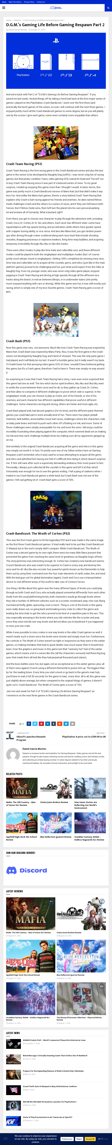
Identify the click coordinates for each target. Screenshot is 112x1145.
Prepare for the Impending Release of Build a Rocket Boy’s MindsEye (53, 1071)
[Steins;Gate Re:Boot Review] (81, 913)
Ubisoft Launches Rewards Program (31, 738)
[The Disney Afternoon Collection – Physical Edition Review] (81, 998)
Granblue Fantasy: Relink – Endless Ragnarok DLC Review (89, 838)
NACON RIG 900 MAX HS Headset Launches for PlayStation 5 (49, 1101)
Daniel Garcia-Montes (18, 30)
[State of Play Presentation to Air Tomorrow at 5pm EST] (13, 1121)
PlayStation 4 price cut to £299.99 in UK (84, 737)
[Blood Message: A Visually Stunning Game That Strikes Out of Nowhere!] (13, 1059)
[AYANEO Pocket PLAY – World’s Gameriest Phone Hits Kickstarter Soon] (13, 1044)
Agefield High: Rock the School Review (21, 838)
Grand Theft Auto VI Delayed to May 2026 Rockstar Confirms (50, 1086)
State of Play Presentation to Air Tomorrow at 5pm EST (47, 1117)
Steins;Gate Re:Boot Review (54, 802)
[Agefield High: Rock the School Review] (30, 956)
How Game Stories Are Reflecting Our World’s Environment (85, 805)
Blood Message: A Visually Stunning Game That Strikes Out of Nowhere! (55, 1055)
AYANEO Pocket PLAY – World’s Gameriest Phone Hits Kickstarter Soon (54, 1040)
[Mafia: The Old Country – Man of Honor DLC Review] (30, 913)
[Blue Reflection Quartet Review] (81, 956)
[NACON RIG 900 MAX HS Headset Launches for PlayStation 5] (13, 1105)
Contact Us (41, 2)
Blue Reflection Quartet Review (55, 837)
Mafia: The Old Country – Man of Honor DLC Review (21, 804)
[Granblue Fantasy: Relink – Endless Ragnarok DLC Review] (30, 998)
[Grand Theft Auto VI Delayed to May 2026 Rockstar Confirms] (13, 1090)
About (4, 2)
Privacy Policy (29, 2)
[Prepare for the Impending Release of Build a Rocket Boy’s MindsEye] (13, 1075)
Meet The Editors (15, 2)
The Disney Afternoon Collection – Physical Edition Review (79, 1018)
